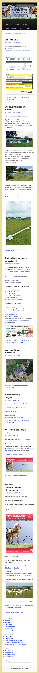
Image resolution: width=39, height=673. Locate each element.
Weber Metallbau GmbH (11, 292)
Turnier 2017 (17, 24)
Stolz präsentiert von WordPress (19, 668)
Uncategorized (9, 628)
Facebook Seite (27, 575)
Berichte (7, 620)
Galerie (21, 28)
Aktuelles (25, 24)
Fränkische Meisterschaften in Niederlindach (13, 487)
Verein (7, 28)
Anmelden (8, 651)
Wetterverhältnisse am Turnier (13, 640)
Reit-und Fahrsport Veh (11, 297)
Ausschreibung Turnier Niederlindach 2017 (16, 454)
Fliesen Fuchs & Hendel (11, 316)
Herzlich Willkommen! (10, 21)
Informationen (18, 98)
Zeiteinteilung (11, 39)
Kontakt (28, 28)
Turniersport (14, 28)
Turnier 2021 (8, 24)
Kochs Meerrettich (10, 314)
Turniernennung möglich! (12, 396)
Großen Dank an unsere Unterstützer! (16, 259)
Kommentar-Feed (10, 654)
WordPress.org (9, 656)
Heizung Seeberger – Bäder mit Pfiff (14, 309)
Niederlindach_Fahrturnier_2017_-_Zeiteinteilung (17, 50)
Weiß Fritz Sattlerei (10, 307)
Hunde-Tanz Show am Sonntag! (14, 642)
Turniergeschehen (9, 99)
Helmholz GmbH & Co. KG (12, 280)
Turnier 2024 (22, 21)
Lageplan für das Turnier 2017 (12, 351)
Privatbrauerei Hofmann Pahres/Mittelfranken (17, 320)
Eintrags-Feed (9, 652)
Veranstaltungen (19, 342)
